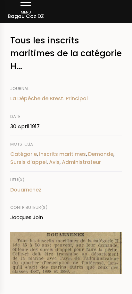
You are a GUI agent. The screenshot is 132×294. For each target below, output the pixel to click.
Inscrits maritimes (62, 154)
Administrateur (81, 162)
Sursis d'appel (28, 162)
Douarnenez (25, 189)
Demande (100, 154)
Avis (54, 162)
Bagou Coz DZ (26, 16)
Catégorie (23, 154)
